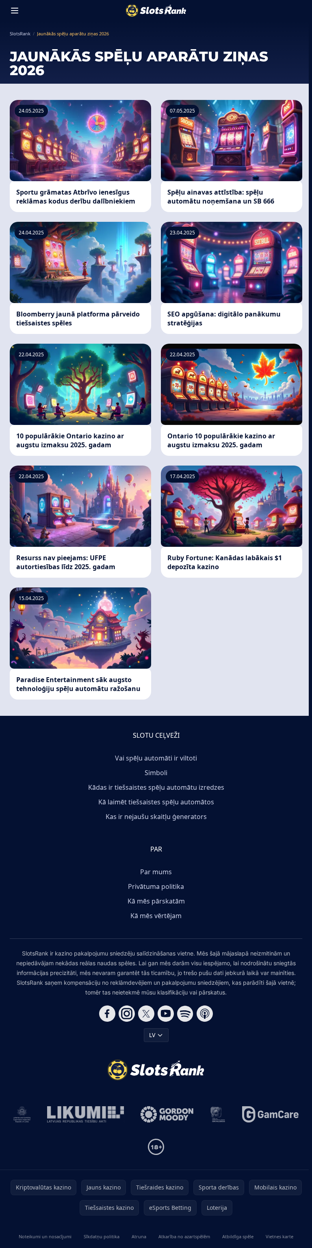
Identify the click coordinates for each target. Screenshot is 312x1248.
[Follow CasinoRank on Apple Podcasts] (205, 1013)
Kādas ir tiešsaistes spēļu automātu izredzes (156, 787)
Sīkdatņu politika (101, 1236)
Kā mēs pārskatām (156, 901)
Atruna (139, 1236)
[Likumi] (85, 1114)
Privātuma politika (156, 886)
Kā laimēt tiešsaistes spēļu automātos (156, 801)
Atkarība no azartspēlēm (184, 1236)
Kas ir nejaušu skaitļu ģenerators (156, 816)
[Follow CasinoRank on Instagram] (127, 1013)
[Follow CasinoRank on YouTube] (166, 1013)
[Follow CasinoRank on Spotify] (185, 1013)
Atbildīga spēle (238, 1236)
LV (152, 1035)
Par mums (156, 871)
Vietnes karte (279, 1236)
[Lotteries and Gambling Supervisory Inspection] (22, 1114)
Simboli (156, 772)
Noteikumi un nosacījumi (45, 1236)
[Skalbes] (218, 1114)
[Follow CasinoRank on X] (146, 1013)
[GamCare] (270, 1114)
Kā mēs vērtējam (156, 915)
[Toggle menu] (14, 10)
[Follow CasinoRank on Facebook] (107, 1013)
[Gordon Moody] (167, 1114)
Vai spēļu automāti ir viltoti (156, 758)
